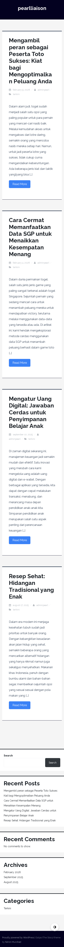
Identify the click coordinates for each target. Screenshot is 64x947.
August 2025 (11, 882)
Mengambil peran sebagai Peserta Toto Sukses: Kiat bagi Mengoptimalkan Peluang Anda (30, 60)
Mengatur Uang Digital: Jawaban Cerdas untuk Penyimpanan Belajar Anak (31, 412)
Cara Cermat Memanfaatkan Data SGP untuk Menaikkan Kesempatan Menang (30, 237)
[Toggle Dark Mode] (55, 927)
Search (8, 755)
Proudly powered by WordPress (18, 937)
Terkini (16, 94)
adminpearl (43, 89)
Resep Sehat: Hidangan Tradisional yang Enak (31, 586)
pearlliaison (32, 8)
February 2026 (12, 872)
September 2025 (13, 877)
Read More (19, 184)
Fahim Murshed (13, 942)
